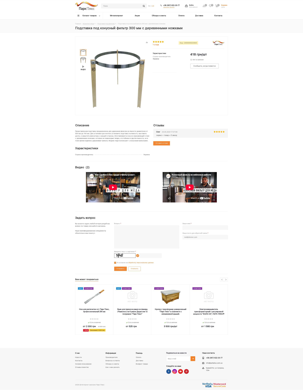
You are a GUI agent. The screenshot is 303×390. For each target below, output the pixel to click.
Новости (78, 357)
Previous (222, 280)
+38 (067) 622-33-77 (171, 5)
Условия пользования (83, 364)
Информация (111, 353)
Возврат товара (142, 364)
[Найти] (144, 6)
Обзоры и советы (112, 364)
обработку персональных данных (141, 262)
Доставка (139, 361)
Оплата (138, 357)
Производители (112, 357)
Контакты (78, 361)
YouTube (180, 371)
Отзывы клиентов (82, 367)
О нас (77, 353)
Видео (83, 69)
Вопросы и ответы (113, 361)
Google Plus (186, 371)
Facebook (168, 371)
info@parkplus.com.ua (214, 363)
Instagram (174, 371)
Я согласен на (135, 262)
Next (226, 280)
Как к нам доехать (113, 367)
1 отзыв (156, 45)
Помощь (139, 353)
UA (153, 6)
